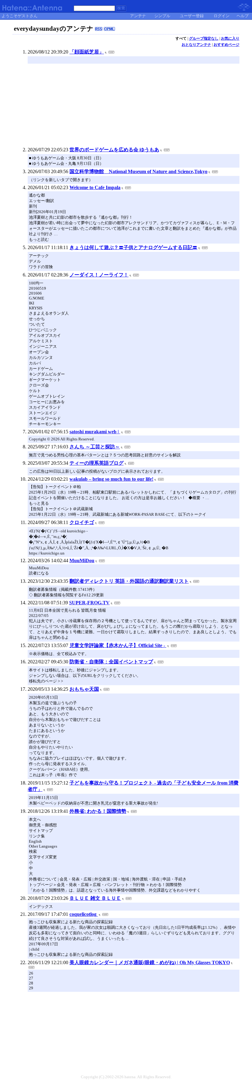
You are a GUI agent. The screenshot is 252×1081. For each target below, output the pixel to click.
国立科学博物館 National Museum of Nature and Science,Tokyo (138, 171)
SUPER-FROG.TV (89, 602)
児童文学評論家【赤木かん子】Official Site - (117, 645)
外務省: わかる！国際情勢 (97, 811)
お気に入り (230, 38)
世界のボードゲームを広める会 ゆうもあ (114, 149)
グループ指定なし (204, 38)
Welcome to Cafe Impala (94, 187)
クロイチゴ (81, 522)
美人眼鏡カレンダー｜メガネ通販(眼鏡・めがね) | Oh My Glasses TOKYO (149, 962)
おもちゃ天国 (84, 689)
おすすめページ (226, 44)
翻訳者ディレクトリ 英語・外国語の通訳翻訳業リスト (129, 581)
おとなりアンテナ (196, 44)
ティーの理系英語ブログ (96, 463)
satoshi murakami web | (94, 431)
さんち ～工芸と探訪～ (94, 446)
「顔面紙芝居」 (86, 51)
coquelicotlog (83, 914)
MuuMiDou (81, 560)
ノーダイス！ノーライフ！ (98, 274)
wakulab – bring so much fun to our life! (111, 479)
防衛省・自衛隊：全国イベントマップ (111, 661)
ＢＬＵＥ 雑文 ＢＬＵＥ (95, 898)
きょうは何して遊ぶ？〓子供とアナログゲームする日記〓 (133, 247)
